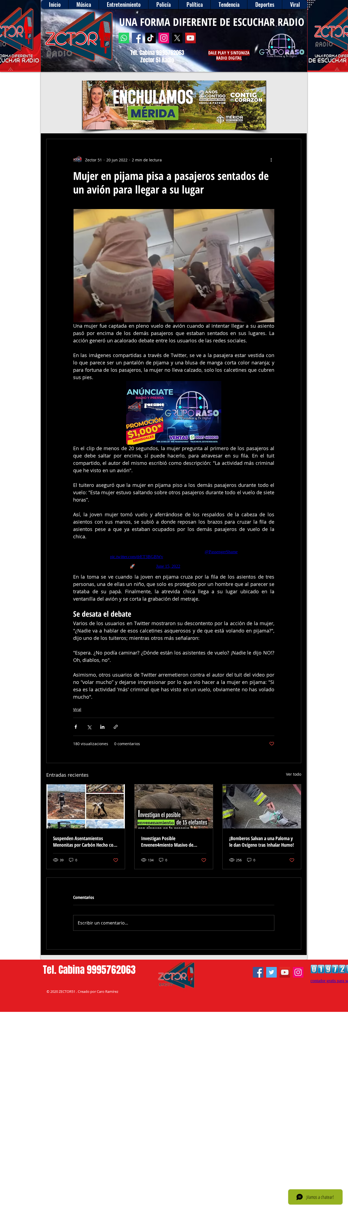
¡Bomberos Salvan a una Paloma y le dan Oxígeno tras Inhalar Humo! (261, 841)
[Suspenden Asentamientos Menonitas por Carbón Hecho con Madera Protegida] (85, 806)
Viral (77, 709)
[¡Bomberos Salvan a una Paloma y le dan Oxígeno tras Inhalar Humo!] (262, 806)
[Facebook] (137, 38)
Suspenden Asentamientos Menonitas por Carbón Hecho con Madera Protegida (84, 841)
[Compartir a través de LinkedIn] (102, 726)
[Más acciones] (271, 159)
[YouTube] (190, 38)
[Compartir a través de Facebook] (75, 726)
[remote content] (173, 556)
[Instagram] (164, 38)
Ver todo (293, 774)
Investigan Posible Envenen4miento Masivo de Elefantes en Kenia (167, 841)
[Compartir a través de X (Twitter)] (89, 726)
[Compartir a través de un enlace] (115, 726)
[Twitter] (271, 972)
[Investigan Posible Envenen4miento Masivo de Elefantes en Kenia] (174, 806)
